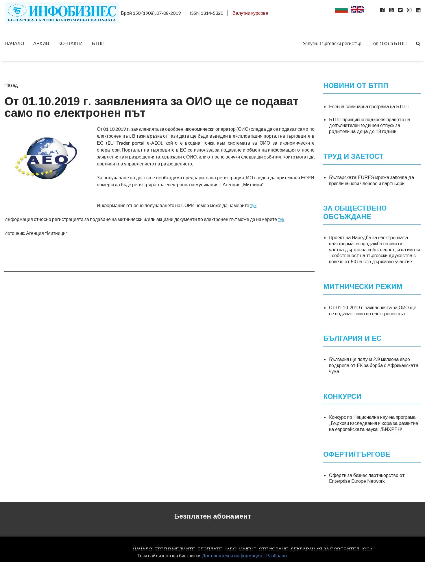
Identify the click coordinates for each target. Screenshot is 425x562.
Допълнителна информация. (232, 555)
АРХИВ (41, 43)
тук (253, 205)
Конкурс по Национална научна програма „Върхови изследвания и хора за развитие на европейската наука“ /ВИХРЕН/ (373, 423)
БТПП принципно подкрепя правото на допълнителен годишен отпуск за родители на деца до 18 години (369, 125)
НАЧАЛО (14, 43)
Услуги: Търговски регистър (332, 43)
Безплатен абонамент (212, 516)
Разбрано (276, 555)
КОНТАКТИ (70, 43)
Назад (11, 85)
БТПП (98, 43)
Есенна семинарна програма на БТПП (369, 106)
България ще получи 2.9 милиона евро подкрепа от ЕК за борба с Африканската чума (373, 365)
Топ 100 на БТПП (389, 43)
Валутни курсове (250, 13)
